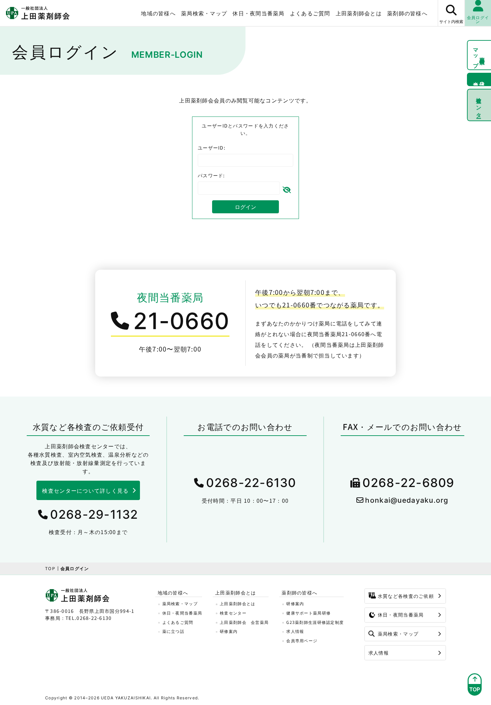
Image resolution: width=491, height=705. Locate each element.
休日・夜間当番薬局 (258, 13)
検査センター (479, 104)
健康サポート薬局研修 (308, 613)
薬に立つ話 (173, 631)
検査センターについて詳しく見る (85, 490)
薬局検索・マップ (204, 13)
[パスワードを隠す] (286, 188)
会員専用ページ (301, 640)
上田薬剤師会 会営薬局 (244, 622)
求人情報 (295, 631)
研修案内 (228, 631)
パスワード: (211, 175)
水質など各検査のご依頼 (406, 596)
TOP (50, 568)
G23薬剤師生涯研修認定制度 (315, 622)
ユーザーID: (211, 147)
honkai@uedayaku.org (406, 500)
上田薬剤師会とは (237, 603)
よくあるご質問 (310, 13)
